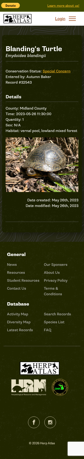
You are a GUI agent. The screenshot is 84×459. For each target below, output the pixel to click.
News (12, 264)
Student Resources (23, 280)
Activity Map (17, 314)
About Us (52, 272)
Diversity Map (19, 322)
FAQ (47, 330)
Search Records (57, 314)
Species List (54, 322)
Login (60, 18)
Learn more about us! (63, 6)
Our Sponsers (55, 264)
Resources (16, 272)
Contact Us (16, 288)
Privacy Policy (55, 280)
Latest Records (20, 330)
